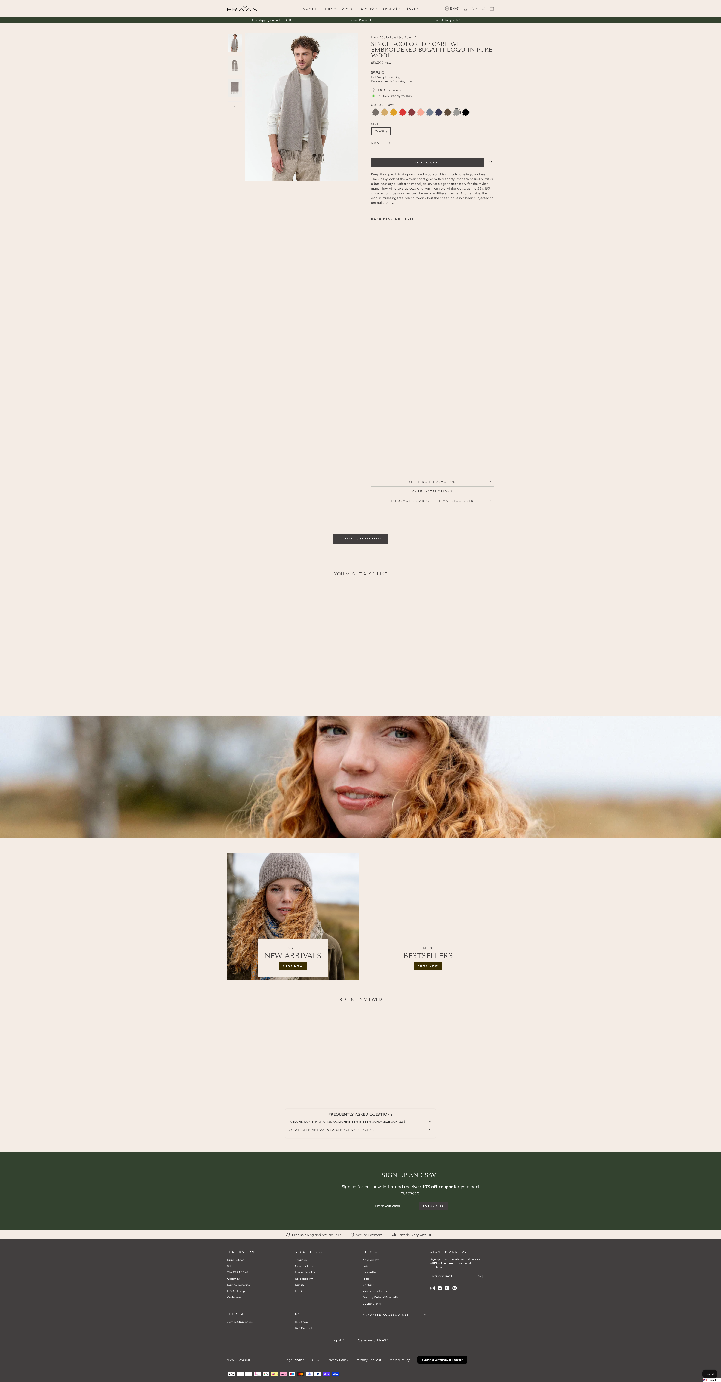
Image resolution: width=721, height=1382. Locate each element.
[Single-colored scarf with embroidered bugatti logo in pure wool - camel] (378, 457)
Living (367, 8)
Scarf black (406, 37)
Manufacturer (304, 1266)
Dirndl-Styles (235, 1260)
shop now (293, 966)
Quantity (381, 142)
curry (393, 112)
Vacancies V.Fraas (375, 1291)
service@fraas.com (240, 1322)
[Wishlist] (475, 8)
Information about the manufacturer (432, 501)
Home (375, 37)
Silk (229, 1266)
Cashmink (233, 1278)
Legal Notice (295, 1360)
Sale (411, 8)
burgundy (411, 112)
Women (309, 8)
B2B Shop (301, 1322)
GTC (315, 1360)
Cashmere (234, 1297)
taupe (375, 112)
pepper (447, 112)
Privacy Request (368, 1360)
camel (384, 112)
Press (366, 1278)
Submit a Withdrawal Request (442, 1360)
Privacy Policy (337, 1360)
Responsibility (304, 1278)
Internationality (305, 1272)
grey (456, 112)
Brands (390, 8)
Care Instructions (432, 491)
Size (375, 123)
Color (382, 104)
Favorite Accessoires (386, 1314)
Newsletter (370, 1272)
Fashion (300, 1291)
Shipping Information (432, 481)
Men (329, 8)
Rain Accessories (238, 1285)
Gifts (347, 8)
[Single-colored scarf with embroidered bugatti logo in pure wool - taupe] (373, 457)
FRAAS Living (236, 1291)
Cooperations (372, 1303)
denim (429, 112)
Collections (389, 37)
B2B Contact (303, 1328)
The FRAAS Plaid (238, 1272)
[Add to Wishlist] (490, 162)
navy (438, 112)
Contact (368, 1285)
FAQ (365, 1266)
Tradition (301, 1260)
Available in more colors (381, 463)
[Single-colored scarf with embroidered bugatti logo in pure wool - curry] (383, 457)
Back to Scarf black (363, 538)
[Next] (234, 105)
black (465, 112)
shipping (394, 77)
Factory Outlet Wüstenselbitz (382, 1297)
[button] (712, 1380)
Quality (300, 1285)
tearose (420, 112)
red (402, 112)
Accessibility (371, 1260)
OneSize (381, 131)
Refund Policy (399, 1360)
